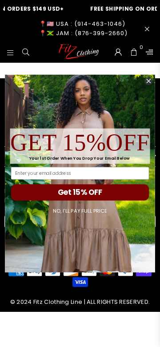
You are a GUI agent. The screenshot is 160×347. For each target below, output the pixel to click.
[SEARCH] (26, 51)
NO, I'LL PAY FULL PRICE (80, 210)
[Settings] (147, 51)
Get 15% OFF (80, 192)
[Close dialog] (148, 81)
